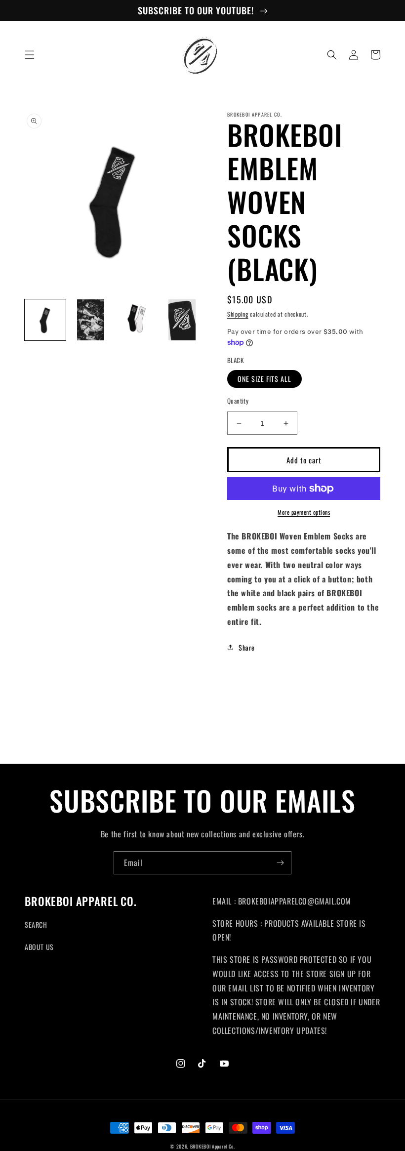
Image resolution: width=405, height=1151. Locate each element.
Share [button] (247, 647)
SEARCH (36, 924)
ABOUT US (39, 947)
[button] (29, 55)
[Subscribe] (280, 862)
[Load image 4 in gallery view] (182, 319)
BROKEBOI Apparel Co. (212, 1146)
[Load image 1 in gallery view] (45, 319)
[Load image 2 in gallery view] (91, 319)
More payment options (304, 512)
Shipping (237, 314)
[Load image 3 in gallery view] (136, 319)
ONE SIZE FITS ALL (264, 378)
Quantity (237, 401)
